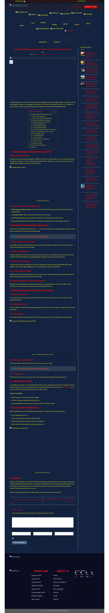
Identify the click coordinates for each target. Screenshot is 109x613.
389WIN (77, 594)
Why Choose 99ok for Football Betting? (42, 118)
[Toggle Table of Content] (54, 111)
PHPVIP (77, 581)
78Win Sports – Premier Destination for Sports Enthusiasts (92, 124)
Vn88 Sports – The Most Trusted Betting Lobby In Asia (92, 131)
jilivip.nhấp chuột (50, 54)
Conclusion (33, 147)
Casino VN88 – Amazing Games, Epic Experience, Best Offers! (91, 171)
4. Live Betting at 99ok (36, 143)
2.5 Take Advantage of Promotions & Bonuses (44, 129)
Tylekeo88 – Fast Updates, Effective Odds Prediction (91, 77)
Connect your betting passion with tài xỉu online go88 (92, 153)
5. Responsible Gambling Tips (38, 145)
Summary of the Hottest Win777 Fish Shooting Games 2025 (92, 187)
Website (57, 530)
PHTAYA (77, 583)
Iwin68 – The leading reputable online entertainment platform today (92, 116)
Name (14, 530)
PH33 (86, 581)
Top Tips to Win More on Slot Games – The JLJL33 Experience (92, 70)
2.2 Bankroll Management (39, 124)
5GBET (88, 592)
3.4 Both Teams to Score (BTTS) (41, 139)
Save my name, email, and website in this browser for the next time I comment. (35, 538)
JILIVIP (83, 585)
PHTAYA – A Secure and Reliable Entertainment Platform (92, 55)
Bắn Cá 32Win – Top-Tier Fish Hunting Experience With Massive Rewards (92, 205)
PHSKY (77, 585)
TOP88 (90, 590)
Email (35, 530)
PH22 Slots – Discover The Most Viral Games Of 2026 (92, 63)
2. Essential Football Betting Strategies (40, 120)
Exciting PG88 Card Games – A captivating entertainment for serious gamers (92, 162)
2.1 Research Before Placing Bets (41, 122)
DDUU (77, 592)
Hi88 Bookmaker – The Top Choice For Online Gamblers (92, 85)
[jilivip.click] (21, 6)
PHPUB (88, 585)
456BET (82, 592)
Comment (15, 515)
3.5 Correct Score (37, 141)
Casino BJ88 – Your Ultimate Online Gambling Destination (92, 99)
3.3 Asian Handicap (37, 137)
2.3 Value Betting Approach (39, 126)
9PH (81, 581)
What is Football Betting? (39, 116)
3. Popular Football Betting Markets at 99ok (41, 131)
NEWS (42, 46)
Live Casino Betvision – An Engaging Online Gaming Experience (92, 145)
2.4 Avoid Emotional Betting (40, 127)
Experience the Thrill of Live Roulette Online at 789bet (92, 92)
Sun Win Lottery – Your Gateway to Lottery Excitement (91, 138)
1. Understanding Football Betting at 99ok (41, 114)
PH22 (88, 583)
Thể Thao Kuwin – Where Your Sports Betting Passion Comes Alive (91, 196)
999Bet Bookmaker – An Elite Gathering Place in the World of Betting (92, 107)
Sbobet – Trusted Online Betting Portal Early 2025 (92, 179)
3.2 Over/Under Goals (38, 135)
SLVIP (83, 583)
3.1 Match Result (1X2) (38, 133)
